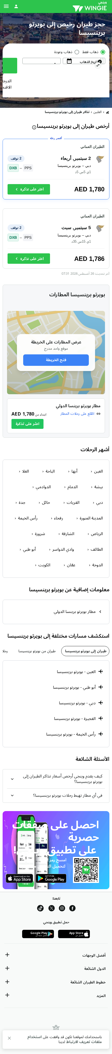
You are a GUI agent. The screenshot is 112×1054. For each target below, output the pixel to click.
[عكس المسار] (98, 66)
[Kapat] (9, 1039)
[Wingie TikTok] (40, 909)
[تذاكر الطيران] (107, 112)
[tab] (85, 651)
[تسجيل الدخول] (16, 6)
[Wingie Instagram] (62, 909)
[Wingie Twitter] (51, 909)
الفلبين (98, 112)
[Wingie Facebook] (72, 909)
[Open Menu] (6, 6)
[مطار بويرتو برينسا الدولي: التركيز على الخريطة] (56, 416)
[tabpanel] (56, 703)
